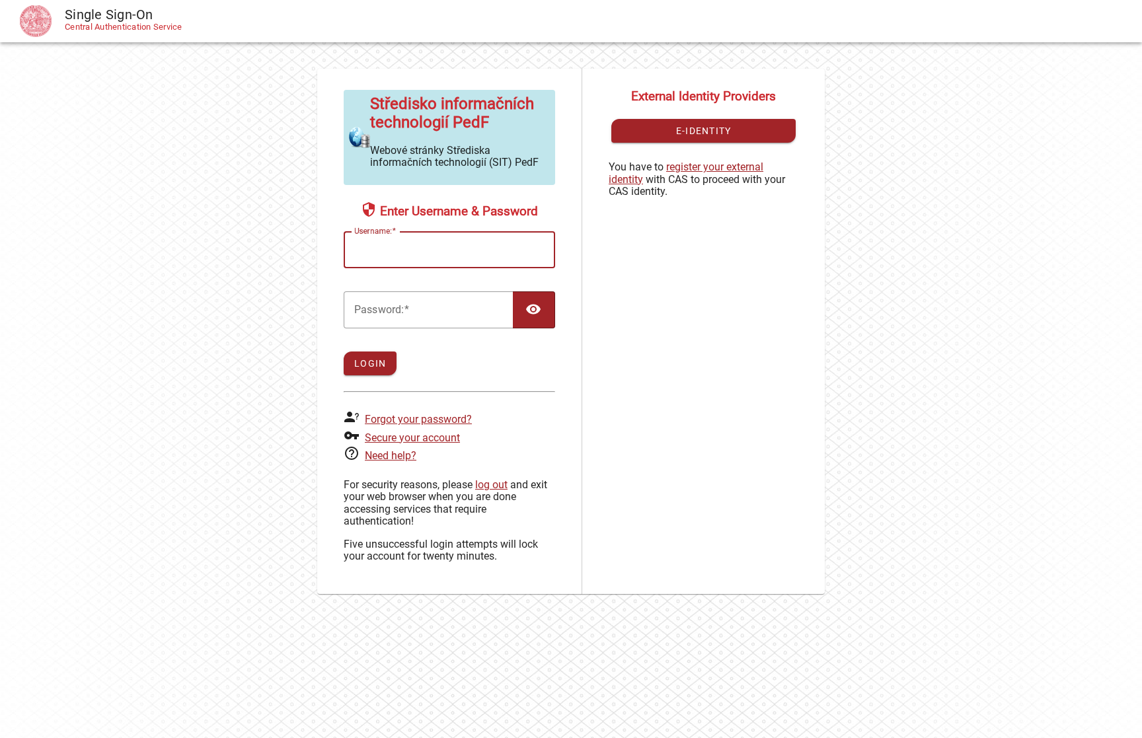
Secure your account (412, 437)
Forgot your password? (418, 419)
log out (491, 484)
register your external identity (686, 173)
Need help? (390, 455)
